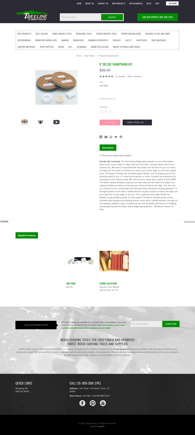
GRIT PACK (70, 283)
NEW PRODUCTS (118, 3)
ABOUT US (89, 3)
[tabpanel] (81, 266)
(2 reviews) (120, 76)
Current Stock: (107, 98)
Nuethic (101, 426)
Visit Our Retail (22, 391)
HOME (79, 3)
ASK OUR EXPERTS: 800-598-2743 (157, 17)
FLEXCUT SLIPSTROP (108, 283)
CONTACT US (103, 3)
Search (112, 17)
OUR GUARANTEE (136, 3)
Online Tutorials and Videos (126, 46)
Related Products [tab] (26, 235)
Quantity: (103, 107)
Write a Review (134, 76)
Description (108, 147)
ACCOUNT (173, 3)
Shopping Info (21, 388)
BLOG (149, 3)
